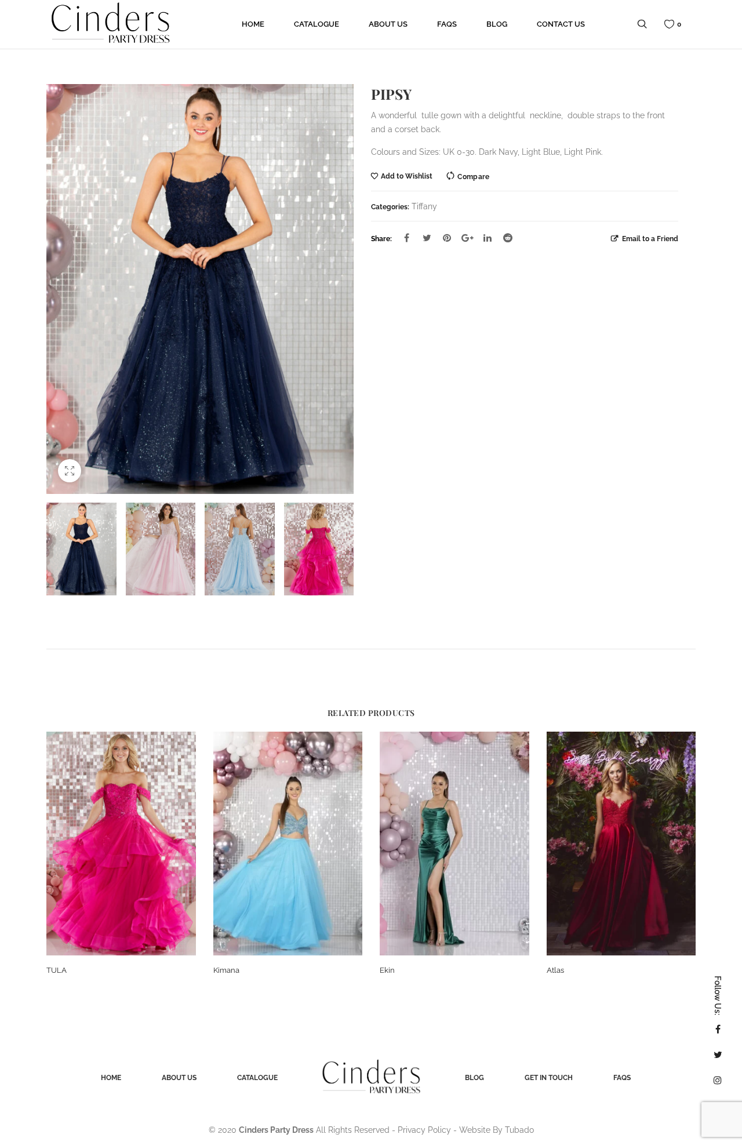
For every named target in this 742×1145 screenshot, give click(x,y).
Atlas (555, 970)
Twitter (426, 237)
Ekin (387, 970)
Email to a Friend (649, 238)
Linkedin (487, 237)
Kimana (226, 970)
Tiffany (424, 206)
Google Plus (467, 237)
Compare (473, 176)
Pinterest (447, 237)
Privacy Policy (424, 1130)
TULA (56, 970)
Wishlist (679, 24)
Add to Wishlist (406, 176)
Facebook (406, 237)
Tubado (519, 1130)
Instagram (717, 1080)
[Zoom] (69, 470)
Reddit (508, 237)
